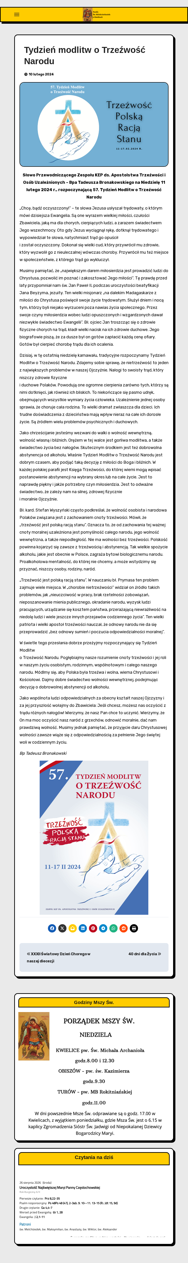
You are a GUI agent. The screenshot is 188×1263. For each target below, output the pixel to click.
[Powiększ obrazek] (142, 766)
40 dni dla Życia (143, 954)
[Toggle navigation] (16, 14)
